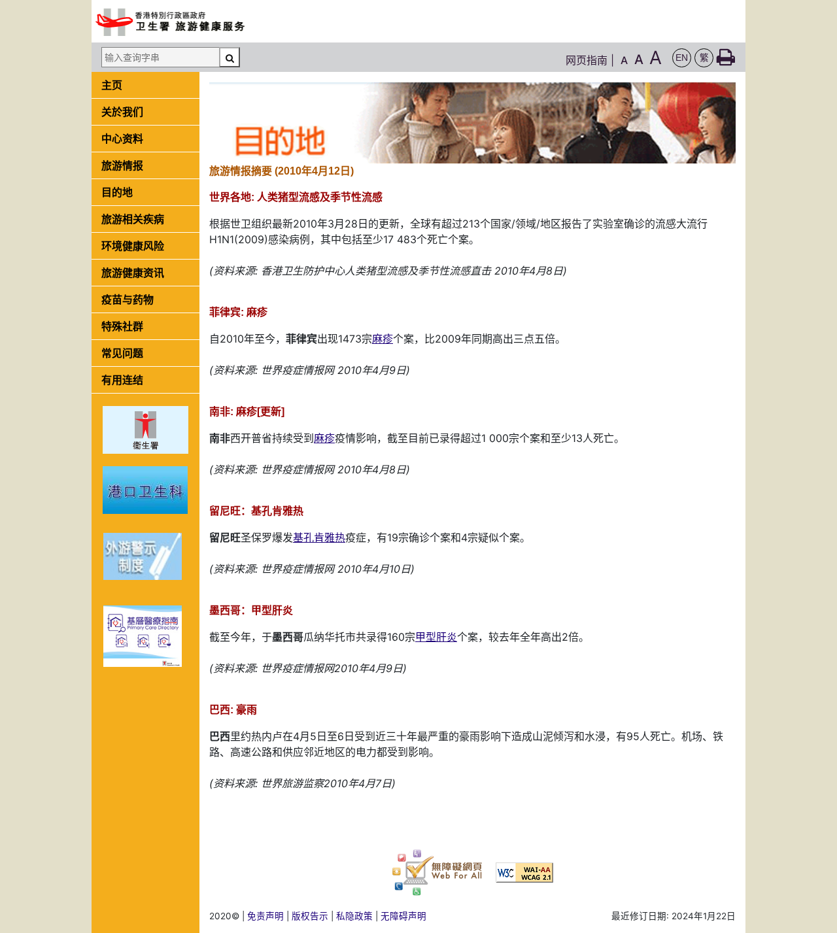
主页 (111, 85)
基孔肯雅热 (319, 537)
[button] (681, 57)
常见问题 (122, 353)
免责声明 (265, 916)
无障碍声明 (403, 916)
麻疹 (382, 338)
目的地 (117, 192)
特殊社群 (122, 326)
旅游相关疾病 (132, 219)
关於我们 (122, 111)
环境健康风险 (132, 245)
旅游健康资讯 (132, 272)
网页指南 (586, 60)
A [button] (624, 60)
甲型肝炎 (436, 636)
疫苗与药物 (127, 299)
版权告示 (310, 916)
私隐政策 (354, 916)
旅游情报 (122, 165)
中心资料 (122, 138)
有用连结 (122, 379)
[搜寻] (229, 57)
